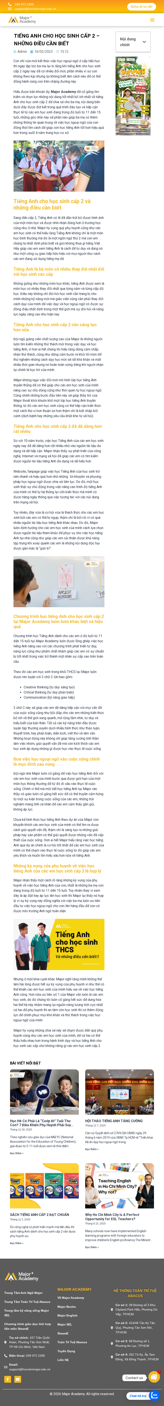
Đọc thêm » (16, 1153)
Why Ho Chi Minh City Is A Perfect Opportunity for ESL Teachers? (112, 1217)
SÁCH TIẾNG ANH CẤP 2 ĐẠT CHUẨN (39, 1215)
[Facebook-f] (7, 1379)
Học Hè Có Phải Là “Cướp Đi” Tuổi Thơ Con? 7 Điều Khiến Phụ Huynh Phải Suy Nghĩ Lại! (40, 1125)
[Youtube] (17, 1379)
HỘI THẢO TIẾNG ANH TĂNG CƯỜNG (114, 1121)
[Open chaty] (154, 1376)
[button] (152, 19)
